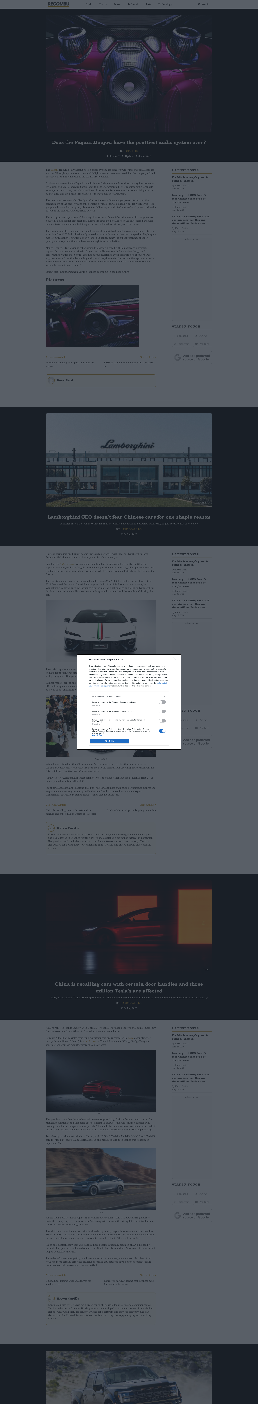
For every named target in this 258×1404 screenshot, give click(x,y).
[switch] (162, 702)
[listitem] (129, 696)
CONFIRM (110, 741)
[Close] (175, 659)
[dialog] (129, 702)
